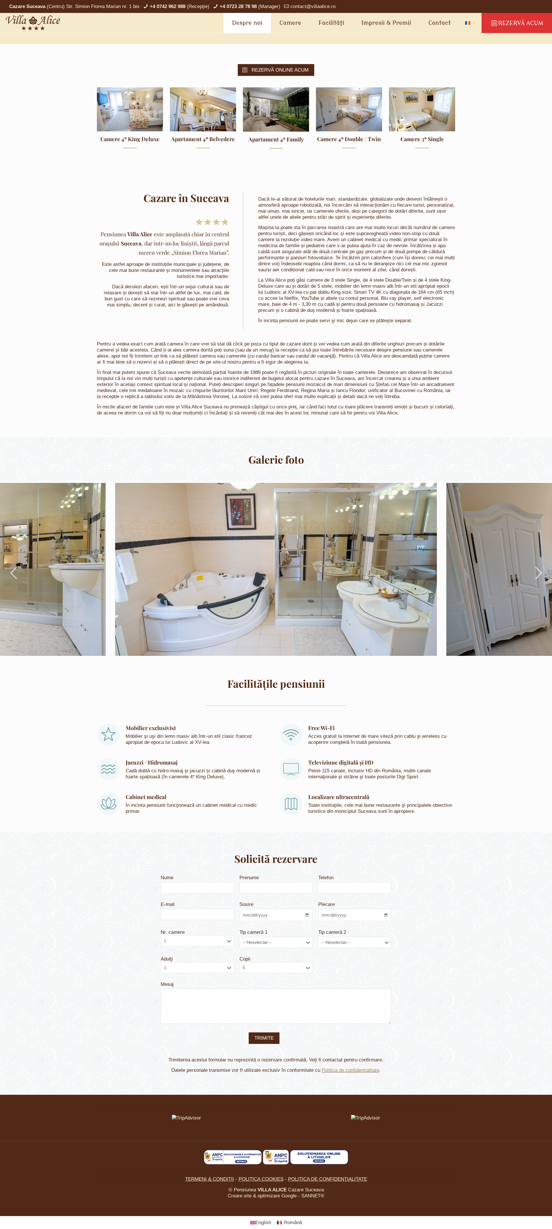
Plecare (326, 904)
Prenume (249, 877)
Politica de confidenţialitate (350, 1070)
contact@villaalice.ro (313, 6)
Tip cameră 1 (253, 932)
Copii (244, 959)
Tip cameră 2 (332, 932)
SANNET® (312, 1196)
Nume (167, 877)
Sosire (246, 904)
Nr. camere (173, 932)
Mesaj (167, 984)
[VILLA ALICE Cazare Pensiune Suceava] (33, 23)
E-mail (168, 904)
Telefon (326, 877)
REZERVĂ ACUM (520, 23)
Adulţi (167, 959)
